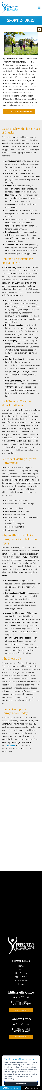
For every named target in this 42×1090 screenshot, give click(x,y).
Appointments (21, 977)
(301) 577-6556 (22, 1024)
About (21, 969)
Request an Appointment (20, 111)
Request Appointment (21, 1010)
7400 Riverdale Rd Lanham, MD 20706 (22, 1030)
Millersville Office (11, 1088)
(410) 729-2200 (22, 997)
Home (21, 966)
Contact (21, 984)
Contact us (10, 745)
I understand (21, 1084)
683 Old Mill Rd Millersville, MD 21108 (22, 1003)
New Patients (21, 973)
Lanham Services (21, 980)
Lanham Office (32, 1088)
